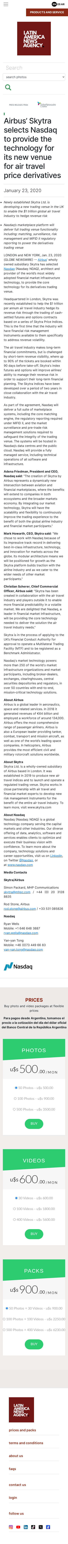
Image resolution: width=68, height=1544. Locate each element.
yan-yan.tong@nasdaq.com (23, 949)
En (54, 4)
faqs (12, 1469)
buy (34, 1124)
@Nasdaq (26, 860)
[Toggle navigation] (6, 4)
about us (16, 1456)
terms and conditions (26, 1443)
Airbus (42, 260)
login (13, 1498)
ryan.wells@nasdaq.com (21, 933)
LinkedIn (56, 856)
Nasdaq (9, 269)
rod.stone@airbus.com (20, 909)
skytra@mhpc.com (17, 892)
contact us (17, 1485)
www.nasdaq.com (20, 865)
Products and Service (47, 12)
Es (58, 4)
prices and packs (22, 1430)
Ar (62, 4)
